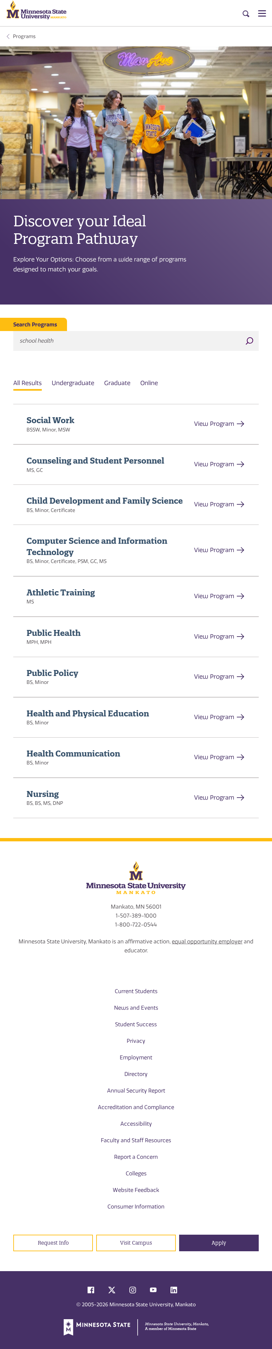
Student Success (136, 1024)
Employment (136, 1057)
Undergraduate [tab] (73, 383)
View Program (214, 425)
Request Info (53, 1243)
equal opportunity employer (207, 941)
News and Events (136, 1008)
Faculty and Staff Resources (136, 1140)
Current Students (136, 991)
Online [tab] (149, 383)
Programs (24, 36)
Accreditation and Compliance (136, 1107)
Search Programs (35, 324)
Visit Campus (136, 1243)
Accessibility (136, 1124)
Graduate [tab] (117, 383)
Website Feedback (136, 1190)
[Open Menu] (262, 13)
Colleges (136, 1173)
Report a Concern (136, 1157)
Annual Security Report (136, 1091)
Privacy (136, 1041)
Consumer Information (136, 1207)
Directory (136, 1074)
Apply (219, 1243)
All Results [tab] (27, 383)
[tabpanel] (136, 611)
